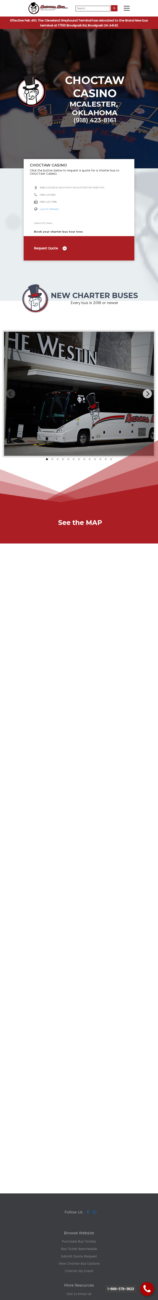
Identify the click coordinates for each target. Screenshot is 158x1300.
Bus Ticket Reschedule (79, 1248)
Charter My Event (79, 1271)
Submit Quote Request (79, 1256)
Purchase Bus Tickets (79, 1241)
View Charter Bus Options (79, 1263)
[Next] (147, 393)
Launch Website (49, 209)
